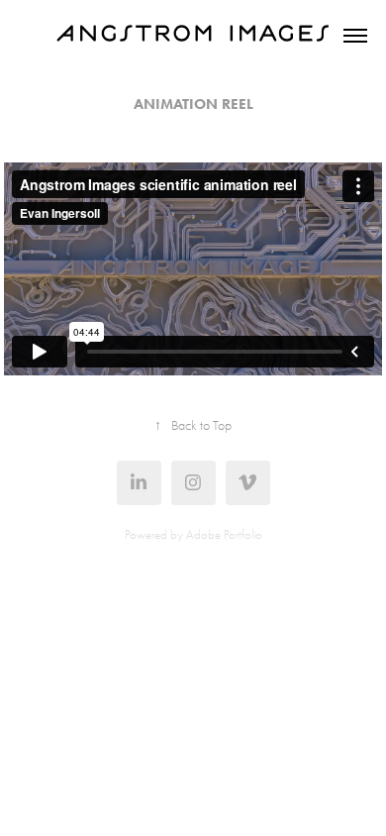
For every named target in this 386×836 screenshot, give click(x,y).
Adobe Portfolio (224, 534)
